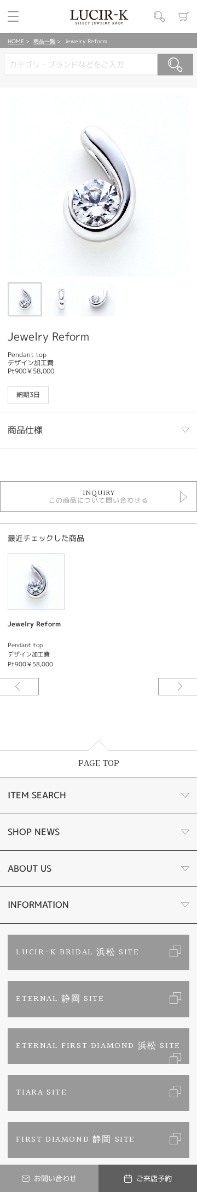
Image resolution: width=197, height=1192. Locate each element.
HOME (16, 41)
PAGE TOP (98, 763)
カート (183, 16)
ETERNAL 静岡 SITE (60, 999)
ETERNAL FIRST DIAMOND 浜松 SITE (98, 1046)
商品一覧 (44, 41)
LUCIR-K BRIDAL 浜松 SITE (77, 952)
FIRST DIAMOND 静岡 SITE (75, 1140)
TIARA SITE (41, 1092)
